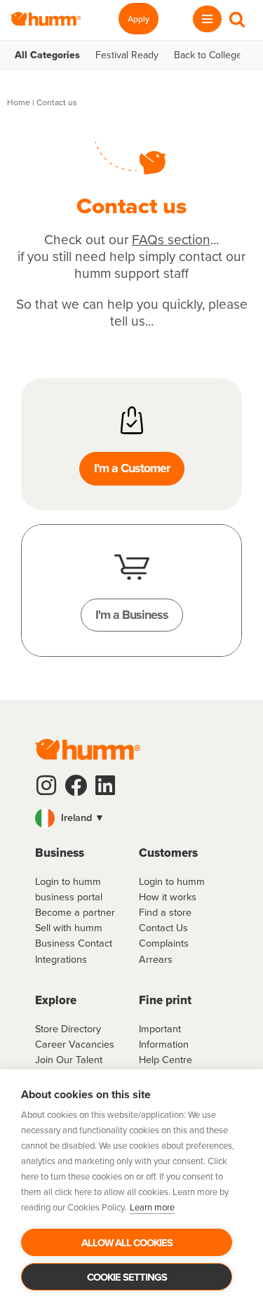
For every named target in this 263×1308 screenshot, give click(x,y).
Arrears (156, 959)
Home (18, 102)
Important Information (164, 1036)
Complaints (164, 942)
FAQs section (171, 238)
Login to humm (172, 881)
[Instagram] (46, 785)
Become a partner (75, 912)
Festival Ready (127, 55)
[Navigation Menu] (207, 19)
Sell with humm (68, 927)
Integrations (61, 959)
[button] (131, 818)
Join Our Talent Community (68, 1067)
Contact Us (163, 927)
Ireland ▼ (81, 817)
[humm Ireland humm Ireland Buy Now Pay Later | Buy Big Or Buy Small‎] (46, 19)
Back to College (208, 55)
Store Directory (68, 1028)
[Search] (237, 19)
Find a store (165, 912)
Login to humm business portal (68, 889)
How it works (167, 896)
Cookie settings (127, 1276)
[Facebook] (76, 785)
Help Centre (165, 1059)
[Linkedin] (105, 785)
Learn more (152, 1207)
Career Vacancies (74, 1043)
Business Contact (73, 942)
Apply (138, 19)
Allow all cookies (127, 1242)
